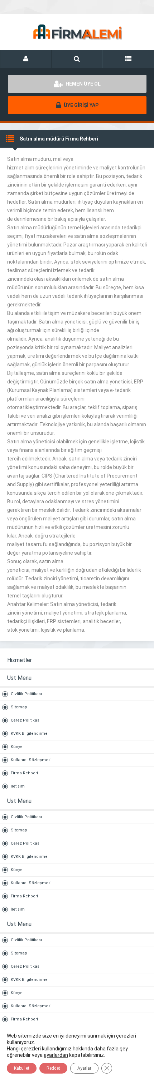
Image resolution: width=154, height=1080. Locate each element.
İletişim (18, 786)
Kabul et (21, 1068)
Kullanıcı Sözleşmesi (31, 760)
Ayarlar (84, 1068)
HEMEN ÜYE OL (82, 84)
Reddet (53, 1068)
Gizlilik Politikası (26, 694)
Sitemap (19, 707)
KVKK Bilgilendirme (29, 733)
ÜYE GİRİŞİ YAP (80, 105)
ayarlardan (56, 1055)
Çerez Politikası (25, 720)
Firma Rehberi (24, 773)
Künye (17, 746)
